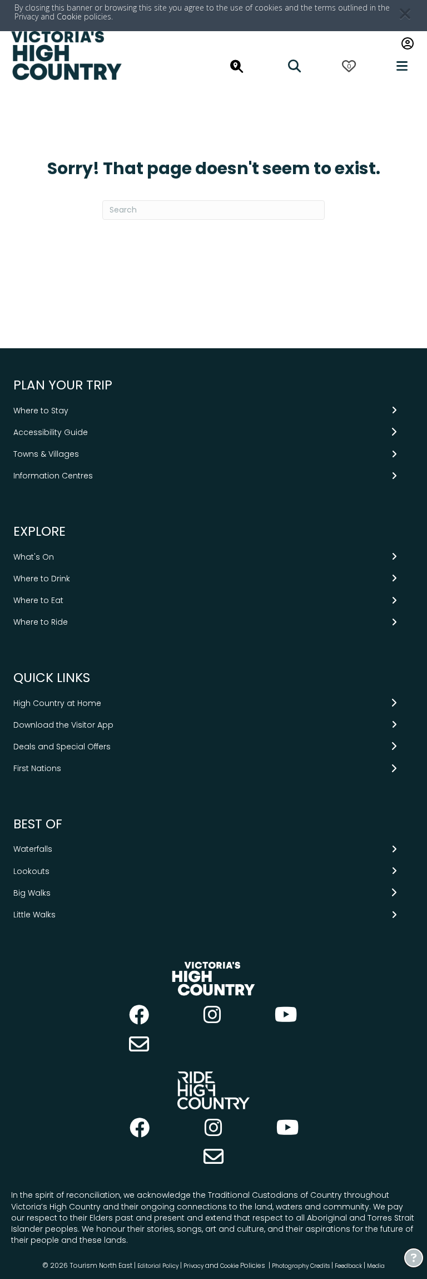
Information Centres (53, 475)
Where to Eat (38, 600)
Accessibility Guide (50, 432)
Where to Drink (41, 578)
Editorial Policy (157, 1266)
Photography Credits (301, 1266)
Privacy (193, 1266)
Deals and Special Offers (62, 746)
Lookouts (31, 871)
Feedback (349, 1266)
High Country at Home (57, 703)
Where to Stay (40, 410)
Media (376, 1266)
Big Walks (32, 892)
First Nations (37, 768)
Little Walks (34, 914)
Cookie (69, 16)
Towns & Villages (46, 454)
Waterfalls (32, 849)
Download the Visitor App (63, 724)
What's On (33, 556)
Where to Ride (40, 622)
